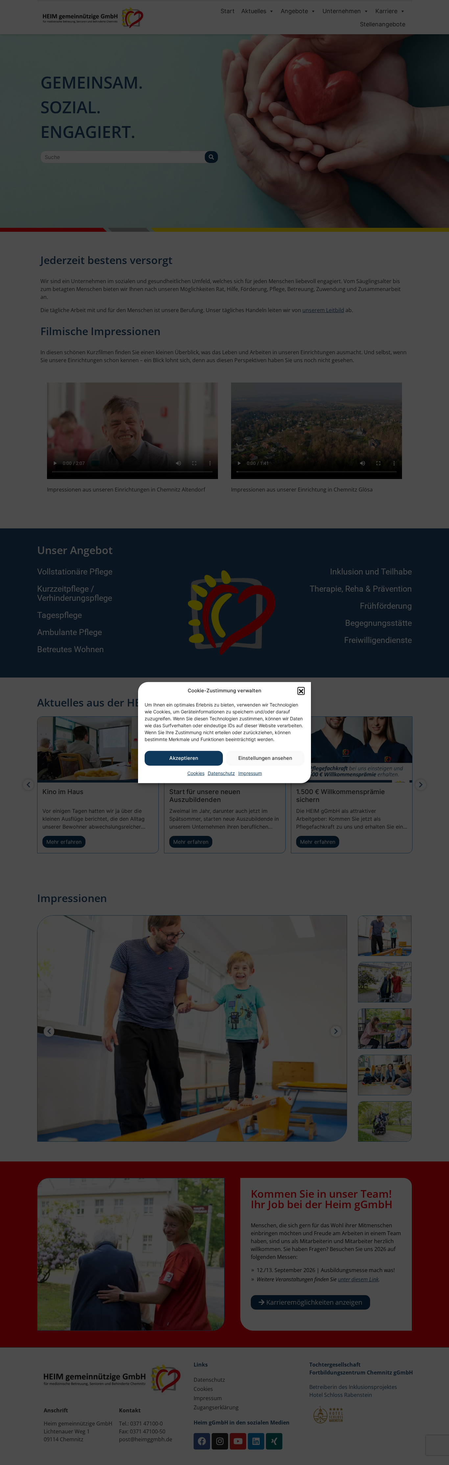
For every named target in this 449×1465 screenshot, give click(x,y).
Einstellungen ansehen (265, 758)
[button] (301, 690)
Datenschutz (221, 773)
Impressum (250, 773)
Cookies (195, 773)
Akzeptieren (183, 758)
